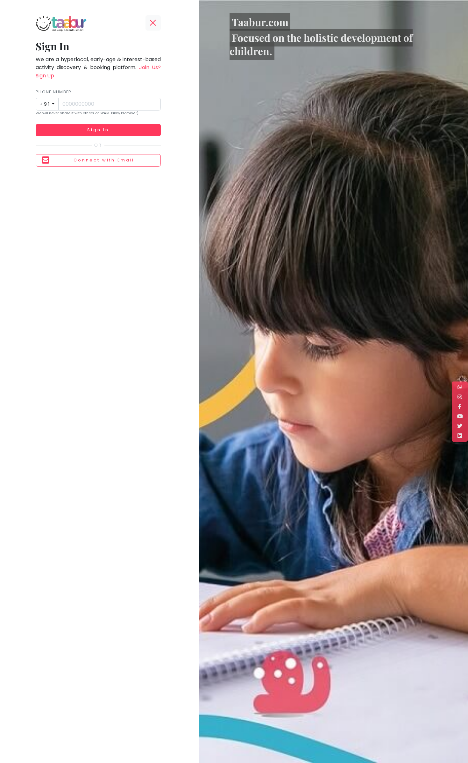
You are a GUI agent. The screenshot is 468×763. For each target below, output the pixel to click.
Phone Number (53, 92)
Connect (104, 160)
